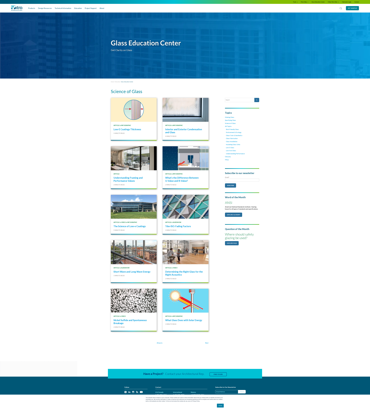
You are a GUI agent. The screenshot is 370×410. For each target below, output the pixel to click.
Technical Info (63, 8)
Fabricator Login (346, 2)
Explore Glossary (233, 214)
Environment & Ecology (233, 132)
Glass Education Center (318, 2)
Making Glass (229, 117)
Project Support (91, 8)
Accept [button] (220, 405)
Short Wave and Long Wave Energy (132, 271)
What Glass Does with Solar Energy (183, 320)
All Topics (228, 126)
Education (78, 8)
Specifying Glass (230, 120)
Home (112, 81)
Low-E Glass (230, 147)
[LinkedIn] (129, 392)
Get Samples (352, 8)
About (102, 8)
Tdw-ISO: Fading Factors (178, 226)
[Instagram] (133, 392)
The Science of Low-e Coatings (130, 226)
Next (207, 343)
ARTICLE (116, 125)
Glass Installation (231, 141)
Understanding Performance (235, 153)
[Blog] (137, 392)
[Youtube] (141, 392)
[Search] (256, 100)
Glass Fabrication (232, 138)
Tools (295, 2)
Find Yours (218, 374)
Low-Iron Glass (231, 150)
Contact (356, 2)
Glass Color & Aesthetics (234, 135)
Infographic (126, 125)
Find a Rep (304, 2)
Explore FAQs (232, 243)
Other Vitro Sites (333, 2)
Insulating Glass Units (233, 144)
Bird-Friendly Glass (232, 129)
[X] (125, 392)
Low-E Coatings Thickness (127, 129)
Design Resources (45, 8)
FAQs (227, 160)
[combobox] (239, 100)
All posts (159, 343)
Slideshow (177, 222)
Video (123, 222)
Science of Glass (230, 123)
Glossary (228, 156)
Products (31, 8)
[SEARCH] (341, 8)
